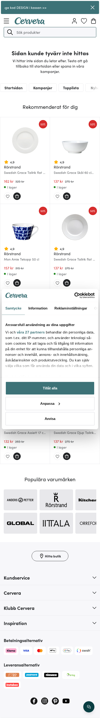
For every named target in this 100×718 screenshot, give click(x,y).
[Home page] (30, 22)
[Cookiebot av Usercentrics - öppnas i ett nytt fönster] (74, 295)
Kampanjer (42, 87)
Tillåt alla (50, 388)
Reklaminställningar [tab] (70, 308)
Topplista (71, 87)
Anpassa (47, 403)
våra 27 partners (31, 332)
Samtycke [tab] (13, 308)
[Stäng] (92, 7)
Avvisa (50, 419)
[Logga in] (74, 21)
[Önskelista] (84, 21)
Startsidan (13, 87)
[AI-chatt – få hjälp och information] (88, 706)
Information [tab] (37, 308)
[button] (10, 32)
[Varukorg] (93, 21)
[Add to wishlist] (8, 196)
